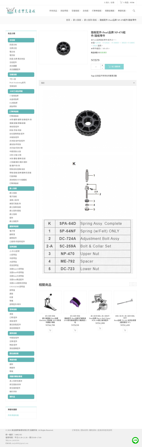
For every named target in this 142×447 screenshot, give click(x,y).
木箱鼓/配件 (14, 137)
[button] (50, 332)
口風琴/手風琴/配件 (17, 242)
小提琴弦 (13, 255)
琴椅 (11, 371)
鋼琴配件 (13, 238)
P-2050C (98, 43)
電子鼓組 (13, 196)
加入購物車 (115, 67)
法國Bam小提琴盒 (17, 269)
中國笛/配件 (14, 338)
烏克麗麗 (13, 66)
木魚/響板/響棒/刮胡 (17, 159)
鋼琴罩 (12, 234)
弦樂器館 (13, 247)
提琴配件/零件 (15, 304)
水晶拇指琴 (14, 99)
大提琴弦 (13, 262)
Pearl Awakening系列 (18, 83)
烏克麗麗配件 (15, 69)
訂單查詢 (75, 430)
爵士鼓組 (13, 193)
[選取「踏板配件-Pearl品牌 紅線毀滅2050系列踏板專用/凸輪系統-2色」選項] (75, 332)
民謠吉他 (13, 45)
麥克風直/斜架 (15, 384)
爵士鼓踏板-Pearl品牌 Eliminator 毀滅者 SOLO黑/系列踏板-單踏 (50, 322)
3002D (124, 43)
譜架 (11, 364)
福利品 (12, 397)
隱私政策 (84, 430)
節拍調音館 (14, 353)
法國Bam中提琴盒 (17, 272)
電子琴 (12, 231)
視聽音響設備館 (16, 376)
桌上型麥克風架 (16, 381)
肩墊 (11, 294)
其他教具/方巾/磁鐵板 (18, 180)
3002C (95, 46)
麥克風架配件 (15, 388)
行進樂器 (13, 176)
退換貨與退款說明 (105, 430)
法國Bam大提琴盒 (17, 276)
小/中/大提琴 (15, 251)
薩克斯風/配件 (15, 325)
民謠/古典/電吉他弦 (17, 59)
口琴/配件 (13, 317)
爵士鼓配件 (14, 221)
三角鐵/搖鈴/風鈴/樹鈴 (18, 162)
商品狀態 (94, 52)
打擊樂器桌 (14, 183)
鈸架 (11, 218)
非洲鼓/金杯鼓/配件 (17, 141)
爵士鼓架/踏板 (90, 20)
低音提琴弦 (14, 265)
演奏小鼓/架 (14, 200)
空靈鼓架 (13, 86)
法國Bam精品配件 (17, 280)
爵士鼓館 (77, 20)
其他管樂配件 (15, 328)
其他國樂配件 (15, 348)
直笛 (11, 314)
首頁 (68, 20)
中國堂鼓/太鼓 (15, 151)
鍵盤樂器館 (14, 226)
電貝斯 (12, 55)
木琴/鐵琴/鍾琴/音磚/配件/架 (21, 120)
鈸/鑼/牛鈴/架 (15, 166)
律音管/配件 (14, 127)
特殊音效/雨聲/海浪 (17, 169)
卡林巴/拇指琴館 (16, 91)
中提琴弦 (13, 258)
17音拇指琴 (14, 96)
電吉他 (12, 52)
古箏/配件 (13, 341)
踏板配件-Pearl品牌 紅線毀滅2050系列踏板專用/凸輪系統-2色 (75, 322)
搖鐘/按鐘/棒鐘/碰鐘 (17, 123)
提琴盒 (12, 290)
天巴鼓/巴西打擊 (16, 148)
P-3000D (115, 43)
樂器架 (12, 368)
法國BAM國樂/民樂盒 (18, 283)
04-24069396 (14, 440)
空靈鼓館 (13, 74)
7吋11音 (13, 79)
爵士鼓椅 (13, 214)
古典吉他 (13, 48)
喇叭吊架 (13, 392)
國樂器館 (13, 333)
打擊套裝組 (14, 116)
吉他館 (12, 40)
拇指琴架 (13, 106)
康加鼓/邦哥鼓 (15, 144)
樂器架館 (13, 360)
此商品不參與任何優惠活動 (106, 76)
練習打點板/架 (15, 204)
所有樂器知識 (13, 415)
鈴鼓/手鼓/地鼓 (15, 130)
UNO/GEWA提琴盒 (17, 287)
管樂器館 (13, 309)
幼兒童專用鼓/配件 (17, 134)
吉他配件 (13, 62)
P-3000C (131, 43)
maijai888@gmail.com (20, 443)
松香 (11, 297)
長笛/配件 (13, 321)
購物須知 (92, 430)
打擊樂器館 (14, 111)
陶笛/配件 (13, 345)
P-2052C (106, 43)
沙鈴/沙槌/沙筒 (15, 155)
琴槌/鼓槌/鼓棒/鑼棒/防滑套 (20, 173)
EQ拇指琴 (13, 103)
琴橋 (11, 301)
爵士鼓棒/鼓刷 (15, 207)
